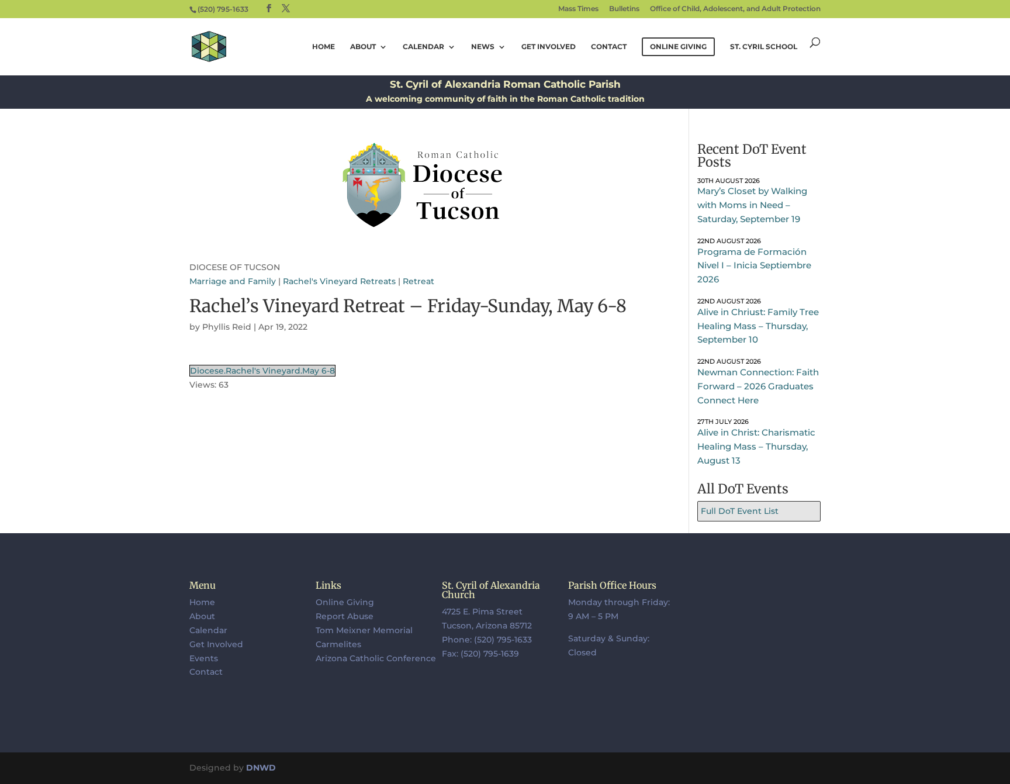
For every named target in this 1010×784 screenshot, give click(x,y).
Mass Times (578, 9)
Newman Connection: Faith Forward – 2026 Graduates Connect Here (758, 386)
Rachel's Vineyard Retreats (339, 281)
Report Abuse (344, 616)
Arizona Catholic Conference (376, 658)
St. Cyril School (763, 47)
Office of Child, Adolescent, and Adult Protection (735, 9)
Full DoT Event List (740, 511)
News (482, 47)
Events (203, 658)
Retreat (418, 281)
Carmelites (338, 644)
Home (323, 47)
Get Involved (548, 47)
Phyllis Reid (226, 327)
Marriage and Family (232, 281)
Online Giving (345, 602)
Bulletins (624, 9)
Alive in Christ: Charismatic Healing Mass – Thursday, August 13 (756, 446)
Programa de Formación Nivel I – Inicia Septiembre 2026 (754, 265)
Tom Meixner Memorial (364, 630)
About (363, 47)
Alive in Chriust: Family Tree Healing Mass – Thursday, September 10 (758, 326)
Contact (609, 47)
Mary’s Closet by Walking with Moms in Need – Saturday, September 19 (752, 205)
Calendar (423, 47)
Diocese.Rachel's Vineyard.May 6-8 (262, 370)
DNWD (261, 767)
